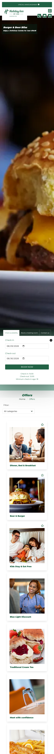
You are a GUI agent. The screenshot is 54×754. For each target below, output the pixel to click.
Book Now (27, 367)
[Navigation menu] (50, 11)
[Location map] (50, 15)
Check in (9, 340)
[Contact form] (44, 15)
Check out (10, 353)
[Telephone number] (39, 15)
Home (22, 399)
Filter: (6, 405)
